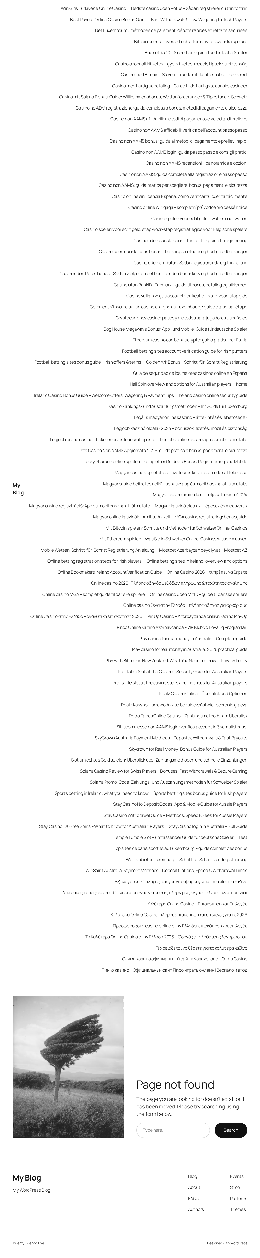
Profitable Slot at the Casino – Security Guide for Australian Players (182, 671)
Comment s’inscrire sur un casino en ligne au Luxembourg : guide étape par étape (168, 307)
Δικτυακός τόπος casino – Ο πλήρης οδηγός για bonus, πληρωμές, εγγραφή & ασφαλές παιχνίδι (154, 892)
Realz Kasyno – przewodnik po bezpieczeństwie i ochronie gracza (184, 705)
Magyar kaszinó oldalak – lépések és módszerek (201, 506)
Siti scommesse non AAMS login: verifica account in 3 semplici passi (182, 727)
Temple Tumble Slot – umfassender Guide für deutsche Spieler (173, 837)
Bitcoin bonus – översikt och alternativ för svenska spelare (190, 41)
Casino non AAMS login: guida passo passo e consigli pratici (189, 152)
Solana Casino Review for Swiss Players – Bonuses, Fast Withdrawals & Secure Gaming (163, 771)
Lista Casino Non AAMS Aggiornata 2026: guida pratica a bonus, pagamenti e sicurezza (162, 450)
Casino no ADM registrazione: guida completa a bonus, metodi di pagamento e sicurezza (161, 108)
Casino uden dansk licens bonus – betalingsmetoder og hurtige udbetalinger (173, 251)
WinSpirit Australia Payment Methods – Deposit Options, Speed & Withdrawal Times (166, 870)
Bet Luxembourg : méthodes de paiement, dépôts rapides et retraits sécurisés (171, 30)
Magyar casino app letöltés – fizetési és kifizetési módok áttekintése (181, 472)
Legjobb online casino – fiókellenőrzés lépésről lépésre (103, 439)
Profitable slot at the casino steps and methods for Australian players (179, 682)
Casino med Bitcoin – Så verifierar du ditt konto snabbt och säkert (184, 74)
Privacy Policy (234, 660)
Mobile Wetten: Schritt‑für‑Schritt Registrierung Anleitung (97, 550)
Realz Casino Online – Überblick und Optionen (203, 693)
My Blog (18, 489)
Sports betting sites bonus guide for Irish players (200, 793)
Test (242, 837)
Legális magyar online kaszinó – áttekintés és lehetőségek (190, 417)
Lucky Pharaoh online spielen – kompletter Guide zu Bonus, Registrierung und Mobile (165, 461)
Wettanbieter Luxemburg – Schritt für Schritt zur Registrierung (186, 859)
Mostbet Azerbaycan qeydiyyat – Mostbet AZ (203, 550)
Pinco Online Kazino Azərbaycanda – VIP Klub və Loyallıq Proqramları (182, 627)
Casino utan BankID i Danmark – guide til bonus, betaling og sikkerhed (180, 285)
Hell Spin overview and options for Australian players (181, 384)
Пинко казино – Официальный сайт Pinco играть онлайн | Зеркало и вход (174, 970)
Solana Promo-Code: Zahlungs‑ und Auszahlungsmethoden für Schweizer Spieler (168, 782)
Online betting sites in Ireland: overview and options (197, 561)
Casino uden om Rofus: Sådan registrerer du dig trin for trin (190, 262)
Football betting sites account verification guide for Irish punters (184, 351)
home (241, 384)
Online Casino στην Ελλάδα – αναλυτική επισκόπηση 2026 (86, 616)
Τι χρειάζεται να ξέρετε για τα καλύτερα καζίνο (201, 948)
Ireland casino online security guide (213, 395)
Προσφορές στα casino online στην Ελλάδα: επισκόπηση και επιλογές (180, 926)
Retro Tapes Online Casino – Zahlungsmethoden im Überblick (188, 715)
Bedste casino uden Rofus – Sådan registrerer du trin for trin (189, 8)
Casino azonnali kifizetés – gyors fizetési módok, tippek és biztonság (181, 63)
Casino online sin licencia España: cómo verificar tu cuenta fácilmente (179, 196)
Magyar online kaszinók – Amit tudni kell (131, 517)
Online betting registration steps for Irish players (94, 561)
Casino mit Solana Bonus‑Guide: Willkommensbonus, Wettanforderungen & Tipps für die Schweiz (153, 97)
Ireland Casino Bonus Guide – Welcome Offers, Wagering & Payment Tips (104, 395)
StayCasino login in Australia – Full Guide (208, 826)
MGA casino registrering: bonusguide (211, 517)
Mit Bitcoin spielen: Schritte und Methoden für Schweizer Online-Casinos (176, 528)
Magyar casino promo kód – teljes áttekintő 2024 (200, 494)
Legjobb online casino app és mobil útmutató (203, 439)
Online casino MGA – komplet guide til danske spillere (93, 594)
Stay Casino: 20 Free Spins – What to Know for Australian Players (101, 826)
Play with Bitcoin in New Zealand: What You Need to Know (160, 660)
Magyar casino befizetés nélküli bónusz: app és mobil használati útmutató (175, 483)
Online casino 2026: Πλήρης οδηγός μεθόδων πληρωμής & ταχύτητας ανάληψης (169, 583)
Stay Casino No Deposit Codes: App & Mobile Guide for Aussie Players (180, 804)
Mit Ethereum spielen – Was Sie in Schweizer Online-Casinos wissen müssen (173, 539)
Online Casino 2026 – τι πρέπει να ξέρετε (207, 572)
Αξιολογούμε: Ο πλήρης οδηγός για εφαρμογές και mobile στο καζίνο (181, 881)
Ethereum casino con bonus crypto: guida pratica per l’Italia (189, 340)
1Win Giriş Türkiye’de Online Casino (92, 8)
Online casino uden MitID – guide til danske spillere (198, 594)
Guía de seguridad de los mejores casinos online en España (190, 373)
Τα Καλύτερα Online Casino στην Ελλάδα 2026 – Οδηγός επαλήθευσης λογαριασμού (166, 937)
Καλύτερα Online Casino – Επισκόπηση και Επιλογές (197, 903)
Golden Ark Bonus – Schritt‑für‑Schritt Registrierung (196, 362)
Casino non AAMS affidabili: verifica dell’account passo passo (187, 130)
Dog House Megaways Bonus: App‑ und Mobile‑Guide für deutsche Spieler (175, 329)
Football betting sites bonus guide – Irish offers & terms (87, 362)
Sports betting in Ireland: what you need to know (102, 793)
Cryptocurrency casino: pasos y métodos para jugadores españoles (181, 318)
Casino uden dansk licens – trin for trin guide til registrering (190, 240)
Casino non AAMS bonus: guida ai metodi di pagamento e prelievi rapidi (178, 141)
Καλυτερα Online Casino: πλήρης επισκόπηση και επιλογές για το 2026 (179, 914)
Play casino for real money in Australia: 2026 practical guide (189, 649)
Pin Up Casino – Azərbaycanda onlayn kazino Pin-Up (197, 616)
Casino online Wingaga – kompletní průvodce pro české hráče (187, 207)
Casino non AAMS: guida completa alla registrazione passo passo (183, 174)
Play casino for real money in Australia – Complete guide (193, 638)
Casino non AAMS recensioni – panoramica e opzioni (196, 163)
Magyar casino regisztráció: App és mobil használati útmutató (89, 506)
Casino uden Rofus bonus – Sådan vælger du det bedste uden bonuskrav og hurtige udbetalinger (153, 273)
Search (231, 1130)
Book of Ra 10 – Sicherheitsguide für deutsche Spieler (195, 52)
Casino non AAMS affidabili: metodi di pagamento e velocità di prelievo (178, 119)
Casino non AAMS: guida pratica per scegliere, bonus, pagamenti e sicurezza (173, 185)
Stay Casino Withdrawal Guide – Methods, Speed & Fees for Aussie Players (175, 815)
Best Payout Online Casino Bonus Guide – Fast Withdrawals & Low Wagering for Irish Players (158, 19)
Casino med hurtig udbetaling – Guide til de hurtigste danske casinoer (179, 86)
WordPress (238, 1242)
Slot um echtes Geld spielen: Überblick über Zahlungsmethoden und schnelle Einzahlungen (159, 760)
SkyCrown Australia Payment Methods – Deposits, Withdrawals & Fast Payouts (171, 738)
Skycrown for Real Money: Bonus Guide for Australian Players (188, 749)
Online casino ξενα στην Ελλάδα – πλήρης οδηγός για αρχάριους (185, 605)
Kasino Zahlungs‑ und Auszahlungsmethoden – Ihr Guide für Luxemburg (177, 406)
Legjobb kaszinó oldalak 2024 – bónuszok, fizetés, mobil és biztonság (180, 428)
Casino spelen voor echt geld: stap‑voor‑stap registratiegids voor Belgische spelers (165, 229)
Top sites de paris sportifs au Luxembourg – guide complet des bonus (180, 848)
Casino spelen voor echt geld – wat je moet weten (199, 218)
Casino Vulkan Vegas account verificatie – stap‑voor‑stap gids (186, 295)
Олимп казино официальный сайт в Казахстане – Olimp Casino (184, 959)
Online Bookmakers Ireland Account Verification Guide (110, 572)
